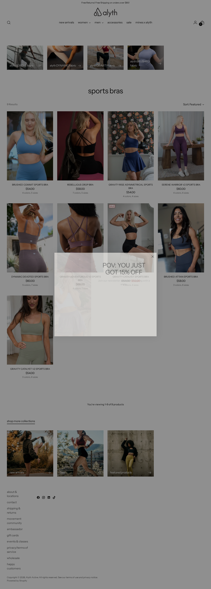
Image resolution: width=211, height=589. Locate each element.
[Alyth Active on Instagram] (121, 329)
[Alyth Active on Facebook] (116, 329)
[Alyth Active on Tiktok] (132, 329)
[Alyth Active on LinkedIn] (127, 329)
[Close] (152, 256)
